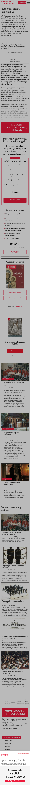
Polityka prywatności (23, 753)
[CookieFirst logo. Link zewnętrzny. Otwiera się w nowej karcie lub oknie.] (4, 755)
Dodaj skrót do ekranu (15, 781)
